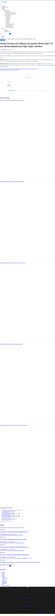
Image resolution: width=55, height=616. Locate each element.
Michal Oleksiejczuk (14, 61)
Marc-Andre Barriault (43, 65)
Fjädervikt (8, 21)
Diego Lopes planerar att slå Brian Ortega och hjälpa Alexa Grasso (14, 547)
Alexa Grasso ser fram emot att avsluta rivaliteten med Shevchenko (14, 554)
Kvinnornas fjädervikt (10, 23)
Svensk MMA (4, 580)
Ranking (3, 9)
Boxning (3, 574)
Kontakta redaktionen (27, 597)
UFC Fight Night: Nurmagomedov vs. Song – (10, 510)
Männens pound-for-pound (10, 12)
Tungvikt (7, 16)
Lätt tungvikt (8, 17)
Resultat (3, 8)
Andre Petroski (6, 61)
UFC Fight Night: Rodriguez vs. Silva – (9, 515)
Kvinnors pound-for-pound (11, 13)
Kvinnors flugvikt (9, 25)
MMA (1, 40)
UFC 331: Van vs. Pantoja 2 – (7, 518)
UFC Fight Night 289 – (6, 519)
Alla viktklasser (7, 10)
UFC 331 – (4, 517)
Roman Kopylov (5, 66)
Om (2, 28)
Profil (3, 579)
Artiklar (3, 573)
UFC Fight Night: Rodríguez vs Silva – (8, 516)
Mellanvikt (8, 18)
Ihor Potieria (21, 61)
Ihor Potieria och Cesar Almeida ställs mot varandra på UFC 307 (10, 69)
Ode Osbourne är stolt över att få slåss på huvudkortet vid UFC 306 (14, 531)
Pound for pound (7, 11)
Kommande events (5, 7)
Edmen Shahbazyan (51, 65)
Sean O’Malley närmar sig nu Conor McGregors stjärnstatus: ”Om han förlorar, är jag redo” (20, 562)
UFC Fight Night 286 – (6, 511)
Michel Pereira (14, 51)
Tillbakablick (4, 582)
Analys (3, 571)
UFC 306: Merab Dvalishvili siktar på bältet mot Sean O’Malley (13, 539)
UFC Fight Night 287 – (6, 512)
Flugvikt (7, 22)
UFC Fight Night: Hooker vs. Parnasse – (9, 513)
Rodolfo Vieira (6, 65)
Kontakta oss (6, 30)
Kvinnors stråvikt (9, 26)
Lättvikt (7, 20)
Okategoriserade (5, 578)
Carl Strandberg (4, 49)
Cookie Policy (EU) (7, 31)
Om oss (5, 29)
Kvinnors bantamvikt (10, 27)
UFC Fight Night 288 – (6, 514)
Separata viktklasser (7, 14)
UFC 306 (34, 51)
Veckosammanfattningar (6, 585)
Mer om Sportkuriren (42, 611)
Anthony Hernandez (22, 51)
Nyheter (3, 6)
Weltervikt (8, 19)
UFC (3, 584)
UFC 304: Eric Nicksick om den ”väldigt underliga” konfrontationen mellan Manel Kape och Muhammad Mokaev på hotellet (19, 68)
